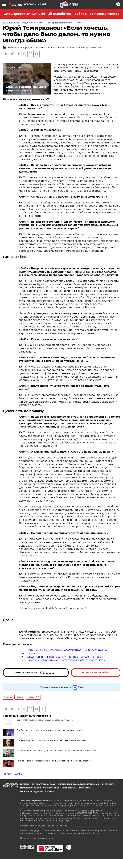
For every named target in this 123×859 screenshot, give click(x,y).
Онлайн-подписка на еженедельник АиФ (79, 784)
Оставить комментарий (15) (95, 672)
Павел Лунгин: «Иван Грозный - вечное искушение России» (66, 656)
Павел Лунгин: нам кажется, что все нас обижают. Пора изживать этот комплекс (57, 750)
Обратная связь (51, 788)
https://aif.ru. (93, 833)
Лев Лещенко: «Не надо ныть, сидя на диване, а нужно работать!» (49, 730)
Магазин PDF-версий (30, 788)
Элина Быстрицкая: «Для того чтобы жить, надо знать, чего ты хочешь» (52, 740)
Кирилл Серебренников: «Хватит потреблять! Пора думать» (65, 660)
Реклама (24, 784)
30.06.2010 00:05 (11, 23)
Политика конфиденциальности (36, 838)
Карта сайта (85, 788)
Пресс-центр (108, 784)
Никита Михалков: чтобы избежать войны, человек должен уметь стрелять (54, 761)
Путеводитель (69, 788)
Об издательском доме (43, 784)
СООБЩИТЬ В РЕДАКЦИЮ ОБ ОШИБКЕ (37, 792)
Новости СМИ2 (13, 773)
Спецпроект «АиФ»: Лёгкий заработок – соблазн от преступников (61, 14)
